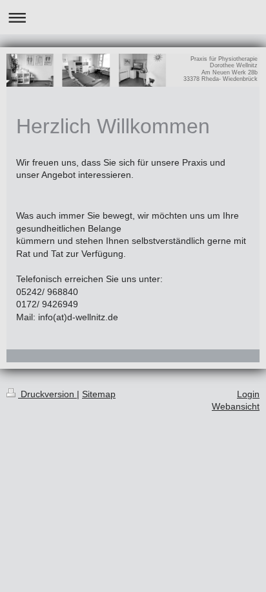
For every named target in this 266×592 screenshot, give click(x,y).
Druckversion (47, 394)
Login (248, 394)
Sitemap (99, 394)
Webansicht (236, 406)
